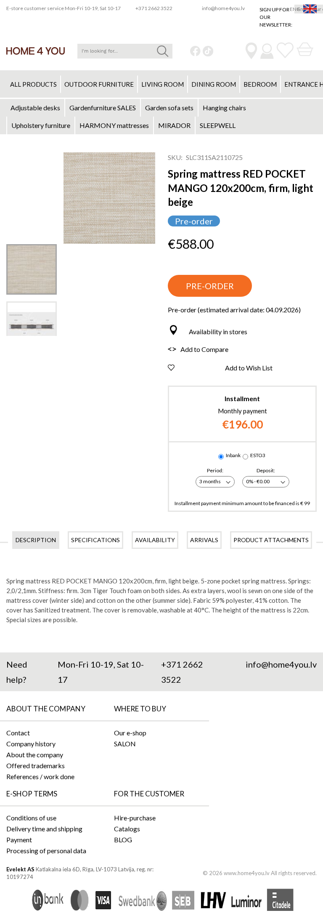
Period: (215, 470)
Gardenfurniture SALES (102, 108)
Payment (19, 840)
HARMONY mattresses (114, 125)
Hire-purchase (135, 818)
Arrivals (204, 539)
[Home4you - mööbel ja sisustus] (35, 51)
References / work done (40, 776)
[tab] (36, 540)
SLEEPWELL (218, 125)
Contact (18, 733)
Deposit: (266, 470)
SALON (125, 744)
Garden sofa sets (169, 108)
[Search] (163, 51)
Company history (31, 744)
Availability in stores (218, 331)
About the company (34, 755)
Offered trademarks (35, 765)
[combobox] (124, 51)
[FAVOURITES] (285, 50)
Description (36, 539)
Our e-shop (130, 733)
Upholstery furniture (40, 125)
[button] (31, 269)
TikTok (208, 51)
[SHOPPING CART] (305, 49)
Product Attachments (271, 539)
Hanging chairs (224, 108)
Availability (155, 539)
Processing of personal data (46, 850)
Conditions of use (31, 818)
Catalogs (127, 829)
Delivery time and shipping (44, 829)
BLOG (123, 840)
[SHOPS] (251, 51)
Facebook (195, 51)
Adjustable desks (35, 108)
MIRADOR (174, 125)
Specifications (95, 539)
